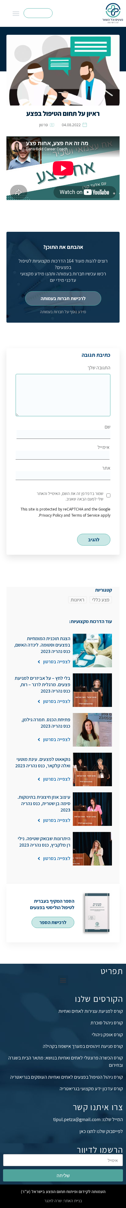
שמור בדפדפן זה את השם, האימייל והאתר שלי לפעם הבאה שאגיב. (70, 496)
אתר (106, 468)
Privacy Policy (51, 515)
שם (107, 427)
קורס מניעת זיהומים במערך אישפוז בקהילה (83, 1046)
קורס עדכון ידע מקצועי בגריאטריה (91, 1088)
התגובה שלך (98, 367)
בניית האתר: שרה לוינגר (63, 1200)
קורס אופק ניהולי (107, 1034)
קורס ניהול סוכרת (107, 1023)
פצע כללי (100, 600)
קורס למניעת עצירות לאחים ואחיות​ (90, 1011)
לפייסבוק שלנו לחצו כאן (101, 1131)
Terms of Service (85, 515)
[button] (15, 13)
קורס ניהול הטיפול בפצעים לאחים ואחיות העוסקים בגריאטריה (66, 1077)
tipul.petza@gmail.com (77, 1119)
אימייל (103, 447)
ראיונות (77, 600)
